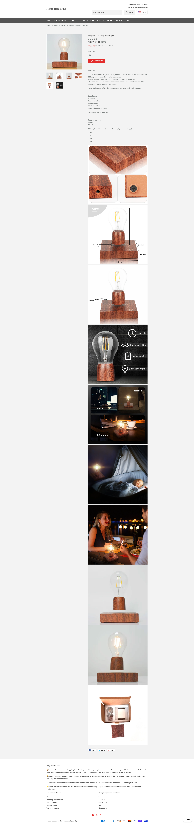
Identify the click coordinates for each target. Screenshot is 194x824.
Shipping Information (54, 800)
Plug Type (91, 51)
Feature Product (60, 20)
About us (119, 20)
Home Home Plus (56, 8)
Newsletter (103, 808)
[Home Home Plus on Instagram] (100, 815)
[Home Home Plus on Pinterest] (96, 815)
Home (48, 20)
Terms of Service (52, 808)
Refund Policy (51, 802)
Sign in (130, 7)
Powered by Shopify (70, 821)
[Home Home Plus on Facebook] (93, 815)
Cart (131, 12)
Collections (75, 20)
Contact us (103, 802)
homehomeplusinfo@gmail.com (125, 783)
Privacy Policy (51, 805)
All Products (88, 20)
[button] (93, 39)
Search (101, 797)
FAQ (128, 20)
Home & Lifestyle (59, 25)
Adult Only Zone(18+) (105, 20)
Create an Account (141, 7)
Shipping (91, 46)
